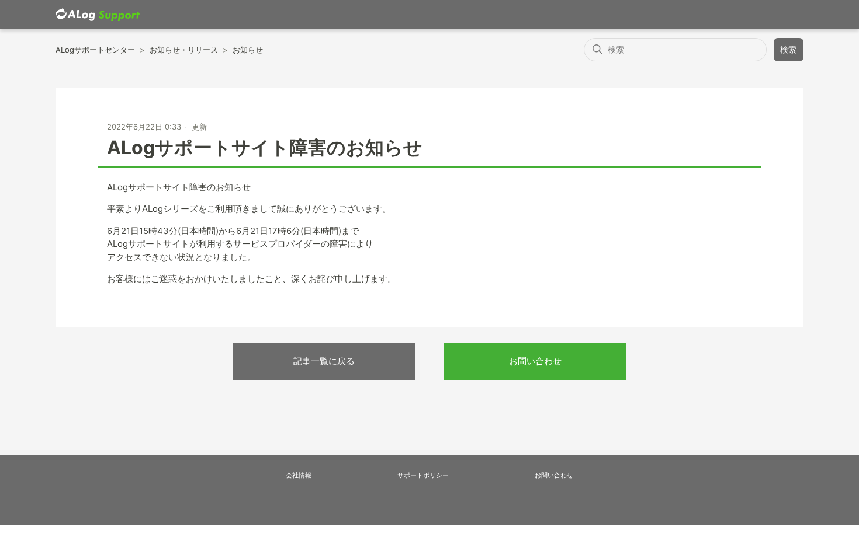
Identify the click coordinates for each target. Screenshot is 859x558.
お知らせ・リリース (184, 49)
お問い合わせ (535, 361)
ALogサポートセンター (95, 49)
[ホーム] (98, 15)
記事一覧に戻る (324, 361)
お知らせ (248, 49)
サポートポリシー (423, 475)
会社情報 (298, 475)
